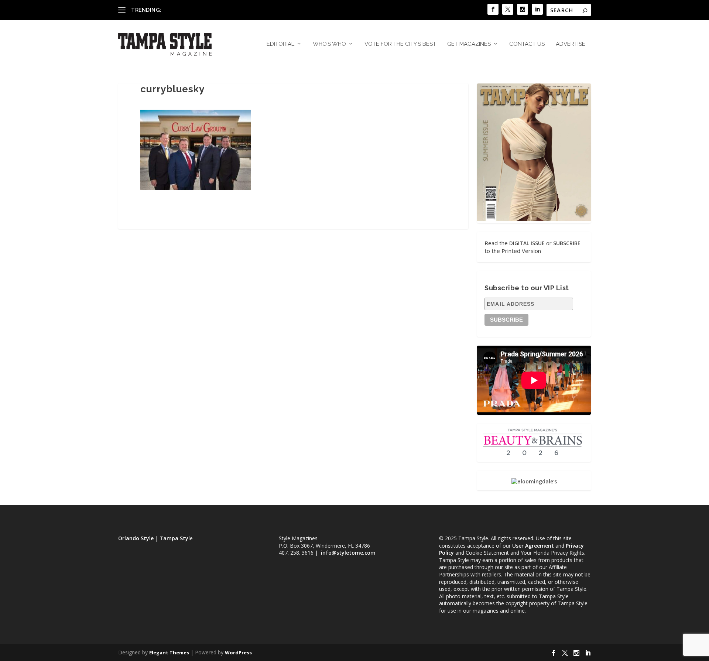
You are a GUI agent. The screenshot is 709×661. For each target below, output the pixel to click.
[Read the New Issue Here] (534, 219)
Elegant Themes (169, 652)
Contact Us (527, 44)
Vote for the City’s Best (400, 44)
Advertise (570, 44)
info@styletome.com (348, 552)
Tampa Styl (175, 538)
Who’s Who (329, 44)
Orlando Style (136, 538)
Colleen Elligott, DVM (189, 9)
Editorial (280, 44)
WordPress (238, 652)
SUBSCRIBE (566, 243)
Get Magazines (469, 44)
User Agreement (533, 545)
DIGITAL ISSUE (527, 243)
